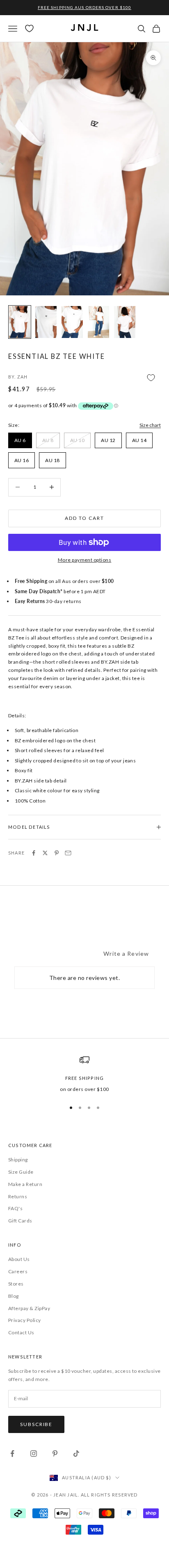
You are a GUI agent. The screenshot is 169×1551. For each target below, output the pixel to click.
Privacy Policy (24, 1320)
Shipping (18, 1159)
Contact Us (21, 1332)
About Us (19, 1259)
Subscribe (36, 1424)
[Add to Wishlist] (84, 377)
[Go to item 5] (124, 322)
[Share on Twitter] (45, 853)
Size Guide (21, 1172)
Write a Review (126, 953)
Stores (16, 1284)
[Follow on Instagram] (34, 1453)
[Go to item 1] (19, 322)
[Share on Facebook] (33, 853)
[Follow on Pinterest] (55, 1453)
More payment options (85, 560)
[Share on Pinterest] (56, 853)
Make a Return (25, 1184)
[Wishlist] (29, 28)
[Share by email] (68, 853)
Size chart (150, 425)
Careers (17, 1271)
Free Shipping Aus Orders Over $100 (84, 7)
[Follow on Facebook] (12, 1453)
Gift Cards (20, 1221)
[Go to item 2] (45, 322)
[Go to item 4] (98, 322)
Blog (13, 1296)
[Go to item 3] (72, 322)
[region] (84, 1074)
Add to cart (84, 518)
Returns (17, 1196)
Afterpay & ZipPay (29, 1308)
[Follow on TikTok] (76, 1453)
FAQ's (15, 1208)
